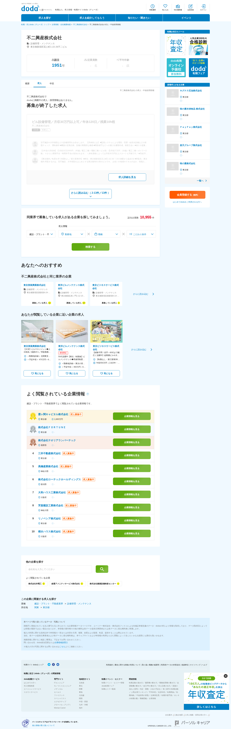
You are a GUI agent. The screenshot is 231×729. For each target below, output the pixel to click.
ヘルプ (204, 665)
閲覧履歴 (152, 10)
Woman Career (60, 708)
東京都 (46, 607)
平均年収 (152, 692)
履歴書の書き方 (151, 683)
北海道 (81, 683)
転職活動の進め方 (136, 683)
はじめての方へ (30, 683)
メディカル (58, 689)
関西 (80, 698)
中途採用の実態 (142, 695)
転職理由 (170, 692)
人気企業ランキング (139, 692)
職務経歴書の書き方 (167, 683)
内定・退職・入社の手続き (150, 689)
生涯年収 (161, 692)
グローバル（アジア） (62, 705)
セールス (57, 692)
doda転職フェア (108, 686)
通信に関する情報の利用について (127, 665)
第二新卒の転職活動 (170, 689)
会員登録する (187, 194)
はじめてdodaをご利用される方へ (187, 202)
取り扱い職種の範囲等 (150, 665)
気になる (165, 10)
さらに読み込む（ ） (90, 192)
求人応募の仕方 (164, 686)
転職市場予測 (167, 695)
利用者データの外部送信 (170, 665)
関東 (36, 607)
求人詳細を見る (127, 177)
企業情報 (152, 698)
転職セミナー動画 (109, 689)
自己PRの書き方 (149, 686)
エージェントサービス (32, 689)
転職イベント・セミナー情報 (113, 683)
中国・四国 (83, 701)
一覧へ (200, 180)
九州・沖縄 (83, 705)
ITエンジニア (59, 683)
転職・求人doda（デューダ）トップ (35, 24)
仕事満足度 (155, 695)
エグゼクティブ (60, 701)
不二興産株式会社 (80, 24)
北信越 (81, 695)
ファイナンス (59, 695)
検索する (90, 246)
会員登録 (190, 10)
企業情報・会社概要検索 (61, 24)
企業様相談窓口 (61, 642)
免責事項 (185, 665)
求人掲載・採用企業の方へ (197, 715)
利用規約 (109, 665)
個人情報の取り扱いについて (43, 725)
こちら (62, 647)
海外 (80, 708)
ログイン (203, 10)
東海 (80, 692)
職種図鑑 (143, 698)
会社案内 (168, 715)
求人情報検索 (29, 686)
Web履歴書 (178, 10)
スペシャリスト (60, 698)
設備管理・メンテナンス (79, 603)
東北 (80, 686)
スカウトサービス (31, 692)
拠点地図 (179, 715)
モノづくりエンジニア (62, 686)
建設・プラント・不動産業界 (49, 603)
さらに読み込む (140, 294)
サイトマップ (195, 665)
